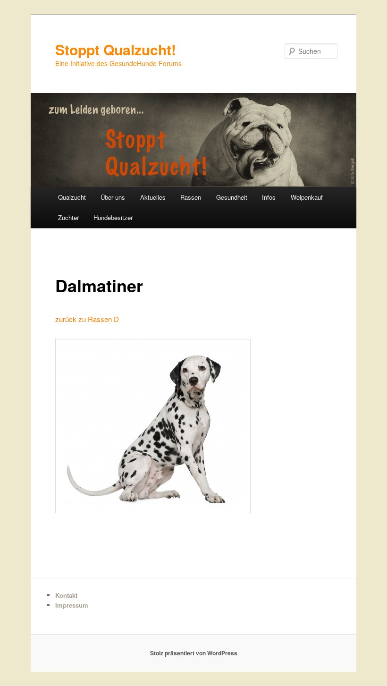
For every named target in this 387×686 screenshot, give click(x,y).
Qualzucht (72, 197)
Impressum (71, 605)
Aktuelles (153, 197)
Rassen (190, 197)
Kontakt (66, 595)
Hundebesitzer (113, 217)
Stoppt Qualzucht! (115, 49)
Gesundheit (231, 197)
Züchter (68, 217)
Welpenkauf (307, 197)
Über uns (113, 197)
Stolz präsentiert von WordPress (193, 653)
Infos (269, 197)
